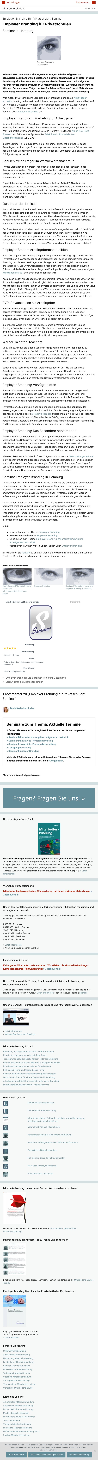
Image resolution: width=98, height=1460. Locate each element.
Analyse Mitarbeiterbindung (16, 1354)
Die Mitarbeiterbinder (22, 708)
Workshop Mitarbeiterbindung (17, 1369)
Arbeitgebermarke (12, 272)
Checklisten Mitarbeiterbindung (18, 1405)
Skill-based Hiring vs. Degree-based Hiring (23, 1070)
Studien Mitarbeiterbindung (16, 1435)
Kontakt (26, 552)
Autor (75, 131)
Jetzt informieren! (13, 945)
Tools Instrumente (11, 1420)
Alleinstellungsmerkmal (81, 456)
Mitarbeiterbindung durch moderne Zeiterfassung (27, 1066)
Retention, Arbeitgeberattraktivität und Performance (28, 1051)
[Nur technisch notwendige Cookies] (95, 1450)
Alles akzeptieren (16, 1454)
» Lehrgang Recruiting (19, 747)
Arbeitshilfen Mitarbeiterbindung (18, 1402)
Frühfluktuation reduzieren (40, 1173)
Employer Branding (27, 111)
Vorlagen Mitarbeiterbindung (17, 1424)
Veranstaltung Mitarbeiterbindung (19, 1384)
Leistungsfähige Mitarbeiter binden (24, 681)
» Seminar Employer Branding (23, 751)
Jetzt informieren (45, 992)
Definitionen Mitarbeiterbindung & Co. (21, 1431)
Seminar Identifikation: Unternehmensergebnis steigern (29, 1073)
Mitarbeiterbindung (14, 8)
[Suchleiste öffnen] (86, 8)
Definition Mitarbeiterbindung (42, 1110)
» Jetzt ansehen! (11, 1337)
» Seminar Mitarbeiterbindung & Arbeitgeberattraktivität (38, 737)
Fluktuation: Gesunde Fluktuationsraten (46, 1158)
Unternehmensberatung (14, 1351)
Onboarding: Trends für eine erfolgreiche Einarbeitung (29, 1077)
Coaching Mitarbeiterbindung (17, 1376)
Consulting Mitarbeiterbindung (18, 1388)
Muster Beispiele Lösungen (16, 1413)
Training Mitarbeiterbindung (16, 1373)
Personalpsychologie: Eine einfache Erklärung (49, 1134)
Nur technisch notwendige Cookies (47, 1454)
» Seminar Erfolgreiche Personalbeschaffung (31, 744)
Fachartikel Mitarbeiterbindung (42, 1150)
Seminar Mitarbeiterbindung (16, 1365)
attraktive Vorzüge (41, 413)
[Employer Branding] (48, 576)
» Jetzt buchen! (52, 968)
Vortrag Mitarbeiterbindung (16, 1380)
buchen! (83, 992)
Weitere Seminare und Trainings (20, 1034)
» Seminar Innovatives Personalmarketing (30, 740)
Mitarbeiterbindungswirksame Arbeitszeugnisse (26, 1084)
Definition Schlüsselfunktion (41, 1102)
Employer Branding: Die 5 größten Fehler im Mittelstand (36, 677)
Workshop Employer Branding (42, 1165)
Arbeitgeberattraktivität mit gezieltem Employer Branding (31, 1081)
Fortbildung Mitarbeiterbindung (18, 1362)
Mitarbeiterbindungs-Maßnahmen (44, 1127)
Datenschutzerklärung (79, 1454)
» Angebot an (55, 760)
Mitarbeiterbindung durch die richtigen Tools (24, 1055)
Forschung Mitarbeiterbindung (17, 1427)
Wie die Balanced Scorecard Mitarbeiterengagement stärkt (31, 1062)
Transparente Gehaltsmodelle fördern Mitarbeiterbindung (30, 1059)
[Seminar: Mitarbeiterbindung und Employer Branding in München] (80, 576)
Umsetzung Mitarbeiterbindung (18, 1358)
